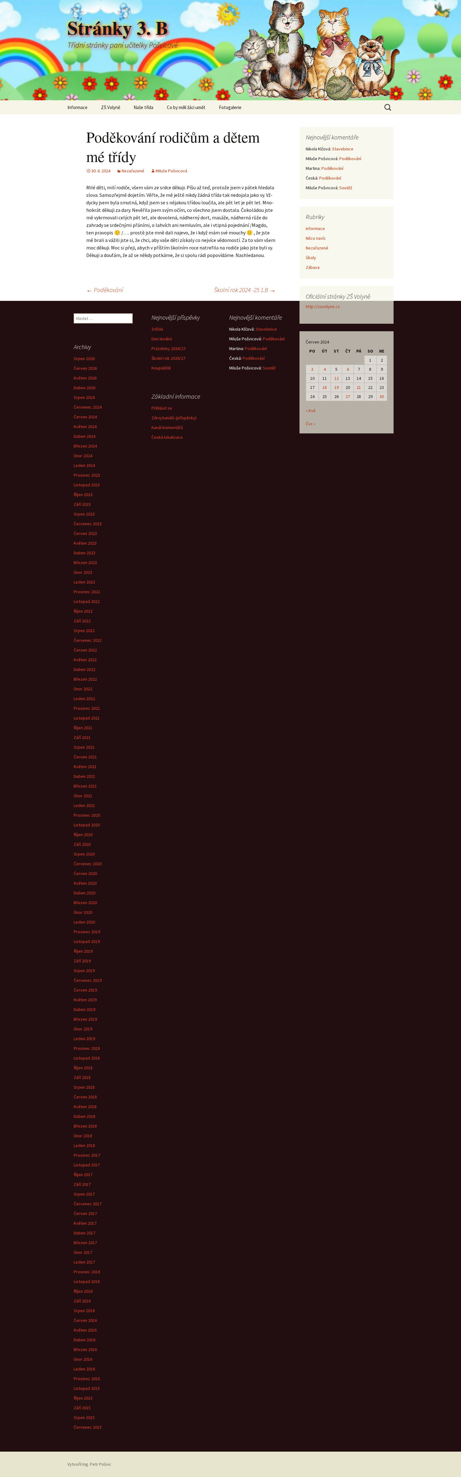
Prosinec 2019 (87, 932)
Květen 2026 (85, 378)
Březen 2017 (85, 1242)
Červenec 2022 (88, 640)
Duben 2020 (84, 893)
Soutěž (345, 188)
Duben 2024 (84, 436)
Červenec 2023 (88, 523)
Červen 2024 (85, 417)
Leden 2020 (84, 922)
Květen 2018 (85, 1106)
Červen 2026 (85, 368)
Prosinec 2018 (87, 1048)
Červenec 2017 (88, 1204)
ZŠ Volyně (110, 107)
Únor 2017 (83, 1252)
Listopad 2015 (87, 1388)
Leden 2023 (84, 582)
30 (381, 396)
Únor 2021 (83, 796)
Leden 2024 (84, 465)
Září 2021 (82, 737)
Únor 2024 (83, 455)
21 (359, 387)
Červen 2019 (85, 990)
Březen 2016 (85, 1349)
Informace (77, 107)
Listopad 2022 (87, 601)
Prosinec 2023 (87, 475)
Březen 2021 (85, 786)
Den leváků (161, 339)
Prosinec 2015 (87, 1378)
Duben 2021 (84, 776)
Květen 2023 (85, 543)
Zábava (313, 267)
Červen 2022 (85, 650)
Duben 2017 (84, 1233)
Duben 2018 (84, 1116)
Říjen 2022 (83, 611)
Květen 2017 (85, 1223)
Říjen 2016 (83, 1291)
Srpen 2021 (84, 747)
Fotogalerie (230, 107)
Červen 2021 (85, 757)
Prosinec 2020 (87, 815)
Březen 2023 (85, 562)
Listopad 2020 (87, 825)
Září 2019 (82, 961)
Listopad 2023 (87, 485)
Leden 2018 (84, 1145)
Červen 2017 (85, 1213)
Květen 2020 (85, 883)
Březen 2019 (85, 1019)
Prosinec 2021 (87, 708)
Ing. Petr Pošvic (96, 1464)
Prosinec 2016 (87, 1272)
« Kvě (310, 410)
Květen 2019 (85, 1000)
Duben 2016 (84, 1340)
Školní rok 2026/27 (168, 358)
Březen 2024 (85, 446)
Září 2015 (82, 1408)
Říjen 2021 (83, 728)
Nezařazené (133, 171)
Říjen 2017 (83, 1174)
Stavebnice (342, 149)
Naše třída (143, 107)
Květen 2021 (85, 766)
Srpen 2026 (84, 358)
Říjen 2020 (83, 834)
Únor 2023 (83, 572)
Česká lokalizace (167, 437)
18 (324, 387)
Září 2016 (82, 1301)
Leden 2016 (84, 1369)
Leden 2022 (84, 698)
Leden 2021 (84, 805)
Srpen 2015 (84, 1417)
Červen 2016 (85, 1320)
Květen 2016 (85, 1330)
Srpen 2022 (84, 630)
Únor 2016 (83, 1359)
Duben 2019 (84, 1009)
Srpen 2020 (84, 854)
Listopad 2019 (87, 941)
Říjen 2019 (83, 951)
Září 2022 (82, 621)
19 (336, 387)
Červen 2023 (85, 533)
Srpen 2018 (84, 1087)
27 (348, 396)
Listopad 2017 (87, 1165)
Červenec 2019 (88, 980)
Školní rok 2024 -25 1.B (245, 290)
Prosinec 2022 (87, 591)
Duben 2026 (84, 387)
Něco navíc (316, 238)
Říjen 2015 (83, 1398)
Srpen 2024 (84, 397)
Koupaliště (161, 368)
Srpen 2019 (84, 970)
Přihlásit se (161, 408)
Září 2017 (82, 1184)
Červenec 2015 (88, 1427)
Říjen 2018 (83, 1068)
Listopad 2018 (87, 1058)
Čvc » (310, 424)
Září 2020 (82, 844)
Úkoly (311, 257)
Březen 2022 (85, 679)
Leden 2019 (84, 1038)
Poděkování (104, 290)
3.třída (157, 329)
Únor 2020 (83, 912)
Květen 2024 (85, 426)
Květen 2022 (85, 660)
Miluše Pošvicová (171, 171)
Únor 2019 (83, 1029)
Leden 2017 (84, 1262)
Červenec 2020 (88, 864)
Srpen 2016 (84, 1310)
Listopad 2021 (87, 718)
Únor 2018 (83, 1136)
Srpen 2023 (84, 514)
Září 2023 (82, 504)
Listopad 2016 (87, 1281)
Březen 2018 (85, 1126)
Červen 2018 (85, 1097)
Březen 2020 (85, 902)
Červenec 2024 (88, 407)
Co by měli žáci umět (186, 107)
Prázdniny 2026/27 (168, 348)
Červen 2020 (85, 873)
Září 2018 (82, 1077)
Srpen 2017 (84, 1194)
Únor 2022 (83, 689)
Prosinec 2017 (87, 1155)
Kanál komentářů (167, 427)
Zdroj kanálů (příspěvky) (174, 418)
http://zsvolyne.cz (323, 306)
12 (336, 378)
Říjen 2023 (83, 494)
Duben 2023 (84, 553)
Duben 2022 (84, 669)
